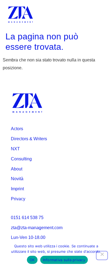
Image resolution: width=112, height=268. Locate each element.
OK (32, 260)
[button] (100, 14)
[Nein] (102, 255)
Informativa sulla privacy (64, 260)
